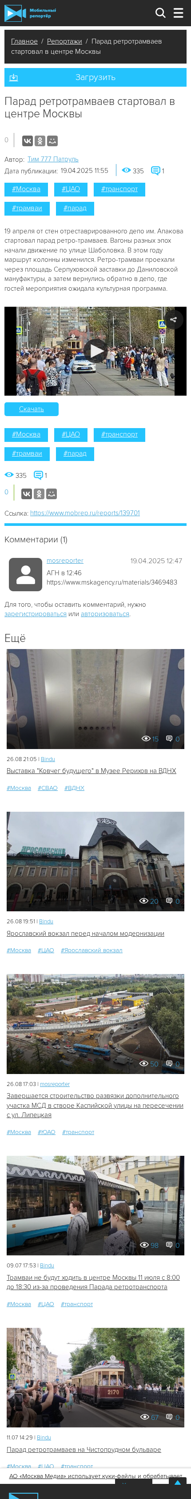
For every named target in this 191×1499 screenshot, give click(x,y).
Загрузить (95, 77)
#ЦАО (71, 188)
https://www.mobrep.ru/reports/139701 (85, 513)
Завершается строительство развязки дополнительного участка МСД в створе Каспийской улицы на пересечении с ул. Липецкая (95, 1105)
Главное (24, 41)
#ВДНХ (74, 788)
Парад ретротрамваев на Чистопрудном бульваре (84, 1450)
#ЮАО (47, 1132)
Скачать (31, 409)
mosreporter (65, 561)
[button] (96, 351)
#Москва (26, 188)
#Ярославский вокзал (92, 950)
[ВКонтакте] (27, 141)
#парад (75, 208)
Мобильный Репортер (30, 13)
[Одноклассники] (40, 141)
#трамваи (27, 208)
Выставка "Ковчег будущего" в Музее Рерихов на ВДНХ (91, 771)
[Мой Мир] (52, 141)
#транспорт (119, 188)
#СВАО (48, 788)
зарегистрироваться (35, 614)
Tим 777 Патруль (53, 159)
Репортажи (64, 41)
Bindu (48, 759)
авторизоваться (105, 614)
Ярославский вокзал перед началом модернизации (85, 934)
